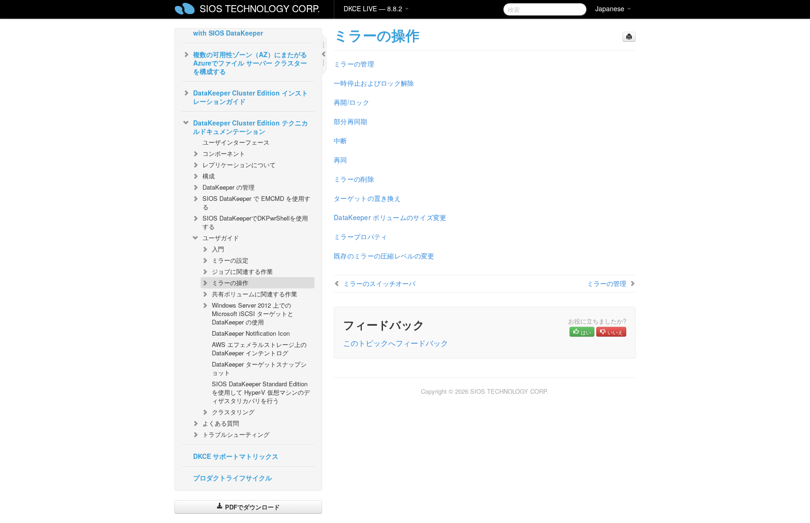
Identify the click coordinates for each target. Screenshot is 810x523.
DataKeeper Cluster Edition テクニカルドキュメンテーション (250, 127)
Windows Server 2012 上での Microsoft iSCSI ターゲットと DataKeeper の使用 (252, 313)
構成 (208, 175)
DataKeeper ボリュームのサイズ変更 (390, 217)
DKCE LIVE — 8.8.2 (374, 8)
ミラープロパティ (360, 236)
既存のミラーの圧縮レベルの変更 (384, 255)
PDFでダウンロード (251, 506)
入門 (218, 248)
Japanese (610, 8)
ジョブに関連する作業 (242, 271)
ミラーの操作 (230, 282)
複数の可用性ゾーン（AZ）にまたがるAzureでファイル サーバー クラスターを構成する (250, 63)
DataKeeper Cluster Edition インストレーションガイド (250, 97)
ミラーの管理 (354, 63)
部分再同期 (351, 121)
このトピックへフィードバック (395, 343)
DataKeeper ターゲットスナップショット (259, 368)
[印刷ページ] (629, 37)
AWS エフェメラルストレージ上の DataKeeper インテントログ (259, 348)
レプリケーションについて (239, 164)
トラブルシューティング (236, 434)
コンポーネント (223, 153)
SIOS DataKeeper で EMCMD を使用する (256, 202)
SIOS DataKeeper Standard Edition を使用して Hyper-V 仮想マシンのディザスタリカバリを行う (261, 392)
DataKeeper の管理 (228, 187)
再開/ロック (351, 102)
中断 (340, 140)
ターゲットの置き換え (367, 198)
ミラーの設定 (230, 260)
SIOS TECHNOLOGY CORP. (260, 8)
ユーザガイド (220, 237)
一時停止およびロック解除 (374, 83)
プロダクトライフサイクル (232, 477)
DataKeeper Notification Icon (251, 333)
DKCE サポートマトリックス (235, 456)
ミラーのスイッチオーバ (379, 283)
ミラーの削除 (354, 179)
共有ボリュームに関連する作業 (254, 293)
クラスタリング (233, 411)
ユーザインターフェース (236, 142)
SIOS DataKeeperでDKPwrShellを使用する (255, 222)
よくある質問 (220, 423)
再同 (340, 159)
